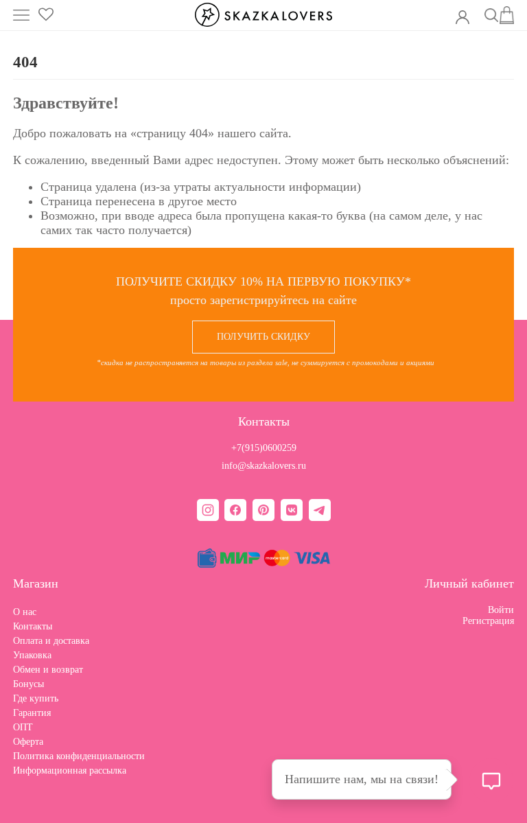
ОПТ (23, 727)
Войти (501, 610)
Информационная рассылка (69, 770)
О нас (24, 612)
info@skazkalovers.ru (264, 466)
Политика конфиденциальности (79, 756)
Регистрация (488, 621)
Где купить (35, 698)
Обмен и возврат (48, 669)
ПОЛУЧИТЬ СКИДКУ (263, 337)
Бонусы (28, 684)
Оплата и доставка (51, 641)
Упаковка (32, 655)
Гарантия (32, 713)
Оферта (28, 742)
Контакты (32, 626)
